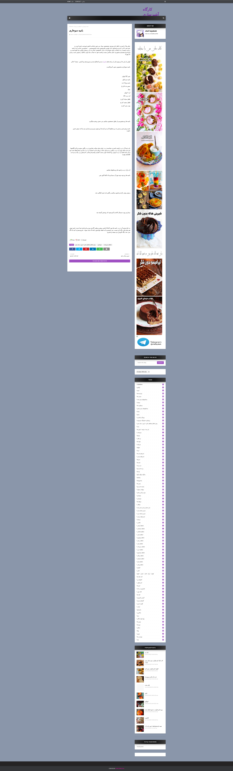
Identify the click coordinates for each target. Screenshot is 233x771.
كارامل (150, 567)
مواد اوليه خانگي (150, 619)
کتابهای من (150, 579)
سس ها (150, 483)
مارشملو (150, 610)
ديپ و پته (150, 465)
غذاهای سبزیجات (77, 26)
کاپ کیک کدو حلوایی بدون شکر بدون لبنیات (154, 661)
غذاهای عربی (150, 549)
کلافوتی (147, 718)
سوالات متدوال (150, 489)
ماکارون (150, 613)
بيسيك (150, 402)
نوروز (150, 634)
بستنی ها (150, 396)
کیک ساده (147, 685)
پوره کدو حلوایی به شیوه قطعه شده (154, 710)
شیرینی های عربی (150, 513)
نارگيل (150, 628)
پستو (150, 414)
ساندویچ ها (150, 480)
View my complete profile (151, 33)
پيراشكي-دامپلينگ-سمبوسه (150, 420)
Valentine (150, 384)
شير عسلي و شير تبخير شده (150, 507)
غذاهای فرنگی (150, 555)
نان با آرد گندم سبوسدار (151, 677)
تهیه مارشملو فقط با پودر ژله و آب (153, 726)
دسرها (150, 459)
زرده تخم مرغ (150, 468)
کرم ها (150, 585)
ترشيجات (150, 432)
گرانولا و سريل (150, 601)
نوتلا (150, 631)
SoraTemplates (119, 768)
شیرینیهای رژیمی (150, 516)
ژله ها (150, 471)
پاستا (150, 411)
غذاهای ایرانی (150, 534)
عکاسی (150, 522)
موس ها (150, 622)
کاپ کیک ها (150, 576)
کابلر (146, 693)
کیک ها (150, 595)
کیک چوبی (150, 591)
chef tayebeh (74, 34)
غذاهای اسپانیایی (150, 528)
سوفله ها (150, 501)
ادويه (150, 390)
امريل (104, 62)
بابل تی (147, 652)
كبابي (150, 570)
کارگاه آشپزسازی (151, 12)
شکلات (150, 504)
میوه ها (150, 625)
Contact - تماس (80, 1)
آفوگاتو (146, 701)
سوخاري (100, 245)
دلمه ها (150, 462)
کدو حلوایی (150, 582)
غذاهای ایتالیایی (150, 531)
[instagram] (165, 1)
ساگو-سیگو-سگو (150, 474)
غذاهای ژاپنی (150, 543)
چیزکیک (150, 444)
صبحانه (150, 519)
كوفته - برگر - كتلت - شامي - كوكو (150, 573)
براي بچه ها (150, 393)
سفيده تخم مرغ (150, 486)
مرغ (150, 616)
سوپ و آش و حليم (150, 492)
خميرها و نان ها (150, 453)
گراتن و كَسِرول (150, 598)
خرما (150, 450)
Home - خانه (70, 1)
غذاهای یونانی (150, 564)
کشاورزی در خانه (150, 588)
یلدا (150, 640)
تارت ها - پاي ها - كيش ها (150, 429)
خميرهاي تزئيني (150, 456)
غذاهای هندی (150, 561)
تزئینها (150, 435)
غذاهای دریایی (150, 540)
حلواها (150, 447)
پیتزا (150, 426)
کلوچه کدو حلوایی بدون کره (151, 669)
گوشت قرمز (150, 604)
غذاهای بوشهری (150, 537)
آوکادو (150, 387)
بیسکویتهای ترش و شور (150, 408)
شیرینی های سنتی (150, 510)
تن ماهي (150, 438)
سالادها (150, 477)
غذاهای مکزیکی (150, 558)
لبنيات (150, 607)
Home (70, 26)
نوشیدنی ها (150, 637)
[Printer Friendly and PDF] (78, 241)
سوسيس (150, 498)
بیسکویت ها (150, 405)
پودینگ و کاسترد (150, 417)
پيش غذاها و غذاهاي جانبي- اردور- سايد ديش (85, 245)
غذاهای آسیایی (150, 525)
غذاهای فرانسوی (150, 552)
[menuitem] (69, 18)
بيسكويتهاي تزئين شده (150, 399)
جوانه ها (150, 441)
